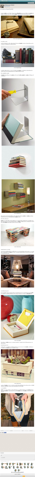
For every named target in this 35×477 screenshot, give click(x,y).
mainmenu (34, 1)
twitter (1, 432)
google (3, 432)
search (32, 1)
